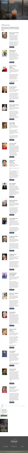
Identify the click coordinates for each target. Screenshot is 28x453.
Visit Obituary (12, 62)
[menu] (26, 2)
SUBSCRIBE (3, 415)
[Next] (24, 406)
